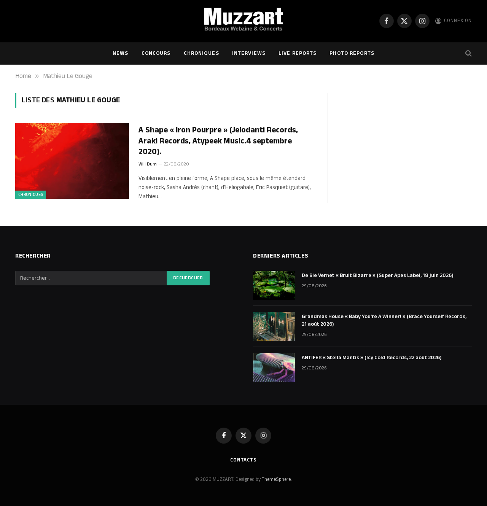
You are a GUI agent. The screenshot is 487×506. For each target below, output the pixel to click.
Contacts (243, 460)
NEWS (120, 53)
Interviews (249, 53)
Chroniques (201, 53)
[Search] (468, 53)
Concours (156, 53)
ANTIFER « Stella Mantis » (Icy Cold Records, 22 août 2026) (372, 357)
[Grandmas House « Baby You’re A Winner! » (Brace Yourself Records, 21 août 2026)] (274, 326)
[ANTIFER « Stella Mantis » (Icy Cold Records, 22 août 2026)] (274, 367)
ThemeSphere (276, 479)
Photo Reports (351, 53)
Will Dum (147, 164)
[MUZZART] (243, 21)
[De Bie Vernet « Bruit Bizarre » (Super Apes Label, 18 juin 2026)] (274, 285)
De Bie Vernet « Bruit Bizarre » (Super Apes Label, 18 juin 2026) (378, 275)
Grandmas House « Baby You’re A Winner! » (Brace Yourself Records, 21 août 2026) (384, 320)
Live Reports (298, 53)
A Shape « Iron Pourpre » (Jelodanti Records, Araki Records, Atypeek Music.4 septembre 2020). (218, 141)
